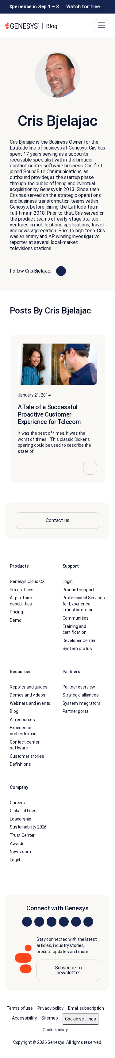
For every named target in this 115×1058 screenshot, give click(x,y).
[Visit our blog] (88, 922)
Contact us (57, 520)
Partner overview (79, 687)
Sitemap (49, 1018)
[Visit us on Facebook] (64, 922)
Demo (15, 620)
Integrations (21, 589)
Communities (76, 618)
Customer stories (27, 756)
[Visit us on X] (51, 922)
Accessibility (24, 1018)
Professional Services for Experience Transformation (84, 603)
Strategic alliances (81, 695)
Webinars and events (30, 703)
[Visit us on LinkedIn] (27, 922)
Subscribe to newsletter (68, 970)
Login (68, 581)
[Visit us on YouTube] (76, 922)
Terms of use (20, 1008)
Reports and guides (28, 687)
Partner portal (76, 711)
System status (77, 648)
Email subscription (86, 1008)
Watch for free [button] (83, 7)
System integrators (82, 703)
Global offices (23, 810)
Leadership (20, 818)
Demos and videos (27, 695)
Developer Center (79, 640)
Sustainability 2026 (28, 826)
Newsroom (20, 851)
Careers (17, 802)
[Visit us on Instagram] (39, 922)
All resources (22, 719)
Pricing (16, 611)
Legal (15, 859)
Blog (14, 711)
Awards (17, 843)
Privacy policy (50, 1008)
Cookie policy (55, 1029)
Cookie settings (80, 1018)
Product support (78, 589)
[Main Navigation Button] (101, 25)
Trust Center (22, 835)
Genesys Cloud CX (27, 581)
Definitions (20, 764)
